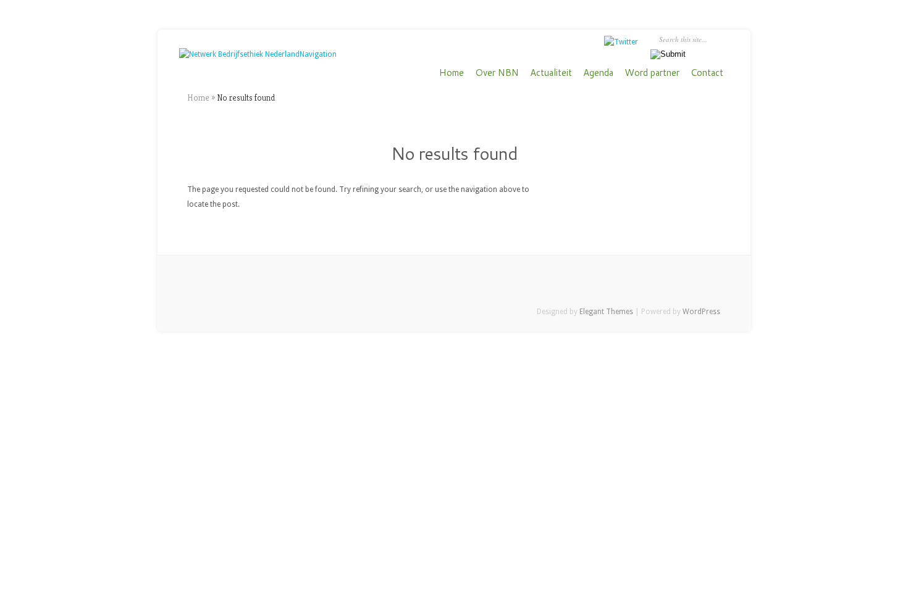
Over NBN (497, 73)
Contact (707, 73)
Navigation (318, 54)
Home (451, 73)
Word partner (651, 73)
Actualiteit (551, 73)
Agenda (598, 73)
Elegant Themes (606, 311)
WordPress (701, 311)
